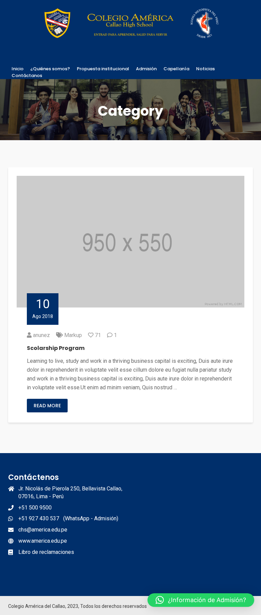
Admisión (146, 69)
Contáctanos (27, 75)
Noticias (205, 69)
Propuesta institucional (103, 69)
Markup (73, 335)
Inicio (17, 69)
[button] (200, 600)
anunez (41, 335)
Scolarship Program (56, 348)
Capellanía (176, 69)
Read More (47, 405)
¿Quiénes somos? (50, 69)
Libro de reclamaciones (46, 552)
